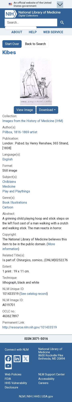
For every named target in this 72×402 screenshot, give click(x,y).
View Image (24, 110)
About (16, 32)
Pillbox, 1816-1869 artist (19, 132)
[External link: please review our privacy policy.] (8, 358)
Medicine (8, 186)
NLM (22, 396)
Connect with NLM (17, 349)
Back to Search (35, 44)
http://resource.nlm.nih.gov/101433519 (29, 327)
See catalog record (33, 294)
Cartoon (7, 207)
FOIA (8, 379)
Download (46, 110)
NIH (29, 396)
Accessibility (46, 379)
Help (33, 32)
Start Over (12, 44)
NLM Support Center (51, 374)
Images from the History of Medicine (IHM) (32, 121)
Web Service (53, 32)
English (7, 159)
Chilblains (9, 182)
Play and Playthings (16, 191)
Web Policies (13, 374)
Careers (43, 383)
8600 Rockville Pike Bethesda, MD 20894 (51, 357)
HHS (37, 396)
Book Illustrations (14, 202)
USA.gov (47, 396)
